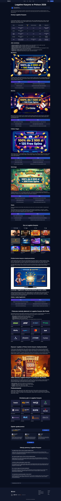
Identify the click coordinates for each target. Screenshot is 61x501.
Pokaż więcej (30, 442)
